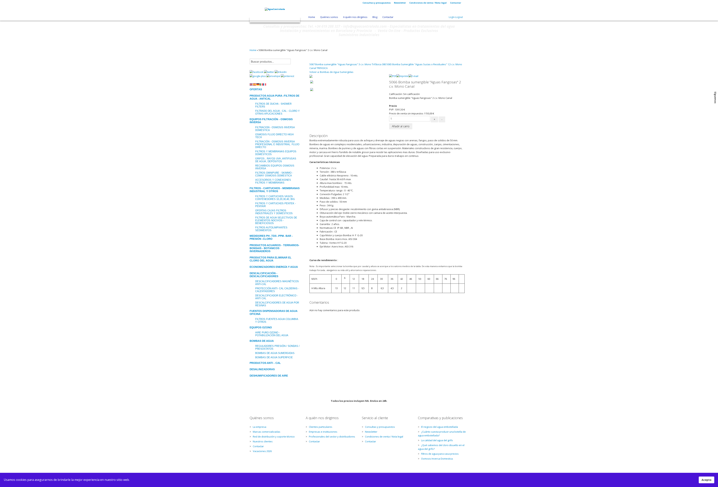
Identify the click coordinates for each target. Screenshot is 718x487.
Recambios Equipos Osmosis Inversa (274, 167)
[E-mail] (413, 76)
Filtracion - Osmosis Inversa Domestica (275, 129)
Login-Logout (456, 17)
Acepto (706, 480)
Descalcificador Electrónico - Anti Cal (276, 297)
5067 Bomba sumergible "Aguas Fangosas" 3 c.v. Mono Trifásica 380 (347, 64)
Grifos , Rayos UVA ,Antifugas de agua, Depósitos (275, 160)
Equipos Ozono (261, 327)
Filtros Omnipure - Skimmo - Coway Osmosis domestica (274, 174)
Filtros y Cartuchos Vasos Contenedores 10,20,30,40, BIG (275, 198)
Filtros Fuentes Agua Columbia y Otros (276, 320)
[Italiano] (261, 84)
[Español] (254, 84)
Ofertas (256, 89)
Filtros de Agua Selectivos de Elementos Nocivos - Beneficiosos (276, 220)
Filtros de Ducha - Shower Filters (273, 105)
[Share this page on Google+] (258, 76)
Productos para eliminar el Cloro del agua (271, 259)
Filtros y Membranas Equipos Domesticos (275, 153)
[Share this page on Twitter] (269, 71)
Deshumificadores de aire (269, 375)
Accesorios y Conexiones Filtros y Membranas (273, 181)
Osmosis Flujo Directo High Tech (274, 136)
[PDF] (392, 76)
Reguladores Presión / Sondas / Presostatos (277, 347)
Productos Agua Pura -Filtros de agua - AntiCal (274, 97)
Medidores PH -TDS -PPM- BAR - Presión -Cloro (271, 237)
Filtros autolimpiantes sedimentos (271, 229)
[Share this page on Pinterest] (287, 76)
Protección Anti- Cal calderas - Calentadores (277, 290)
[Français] (264, 84)
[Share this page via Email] (273, 76)
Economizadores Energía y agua (274, 266)
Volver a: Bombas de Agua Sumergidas (331, 72)
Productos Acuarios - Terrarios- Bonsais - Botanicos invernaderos (274, 248)
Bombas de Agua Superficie (274, 357)
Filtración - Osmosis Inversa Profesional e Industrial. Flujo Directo (277, 144)
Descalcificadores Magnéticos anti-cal (277, 283)
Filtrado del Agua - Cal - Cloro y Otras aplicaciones (277, 112)
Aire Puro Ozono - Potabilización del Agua (271, 334)
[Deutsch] (258, 84)
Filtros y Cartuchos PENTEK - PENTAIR (275, 205)
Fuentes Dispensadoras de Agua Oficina (273, 312)
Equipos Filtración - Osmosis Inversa (271, 121)
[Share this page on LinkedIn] (281, 71)
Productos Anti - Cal (265, 362)
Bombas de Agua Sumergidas (274, 353)
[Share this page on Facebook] (257, 71)
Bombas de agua (262, 340)
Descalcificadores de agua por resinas (277, 304)
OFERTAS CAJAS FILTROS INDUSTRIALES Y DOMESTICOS (274, 212)
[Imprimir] (402, 76)
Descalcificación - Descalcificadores (264, 275)
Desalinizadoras (262, 369)
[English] (251, 84)
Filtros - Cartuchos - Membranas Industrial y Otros (275, 190)
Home (253, 50)
